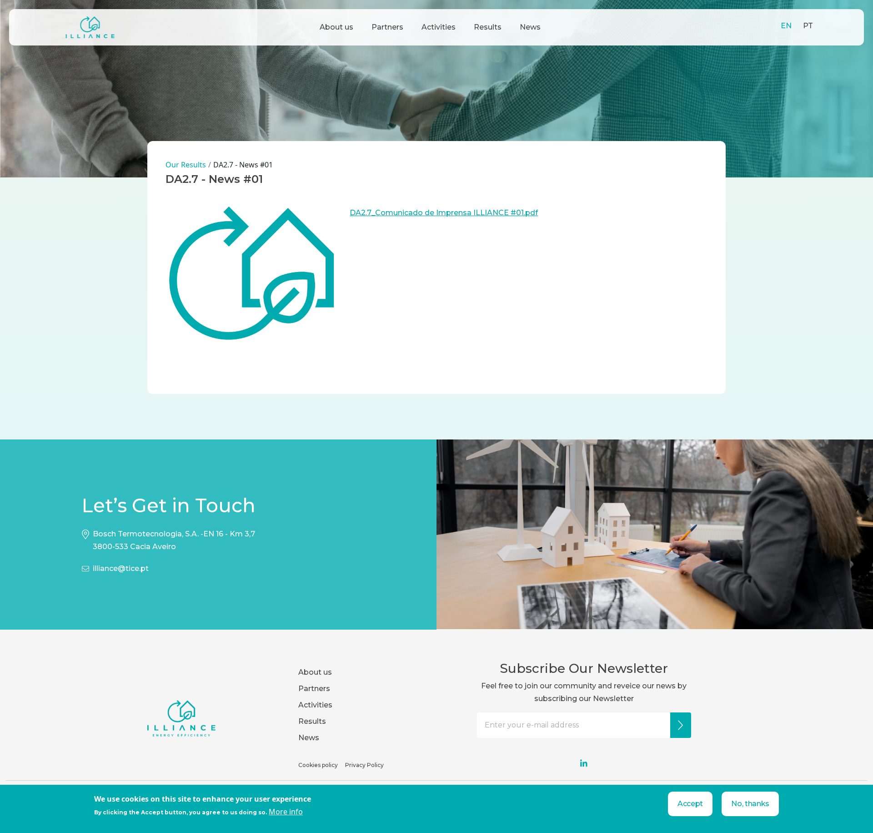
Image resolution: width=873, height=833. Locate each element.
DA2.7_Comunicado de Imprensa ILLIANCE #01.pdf (444, 212)
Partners (387, 27)
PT (808, 25)
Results (488, 27)
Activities (438, 27)
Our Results (186, 165)
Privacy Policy (364, 765)
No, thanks (750, 803)
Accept (690, 803)
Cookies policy (318, 765)
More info (286, 812)
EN (786, 25)
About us (336, 27)
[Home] (90, 27)
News (530, 27)
